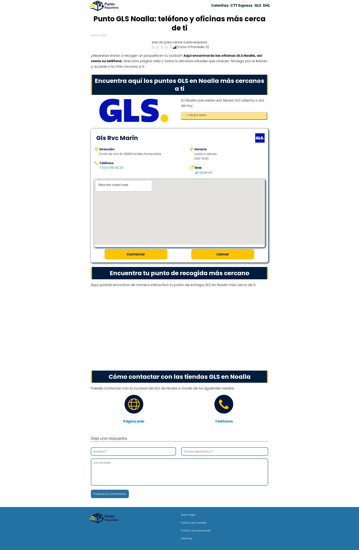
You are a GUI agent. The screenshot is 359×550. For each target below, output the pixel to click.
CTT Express (241, 5)
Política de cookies (193, 523)
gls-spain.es (203, 172)
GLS (257, 5)
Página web (133, 421)
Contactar (136, 254)
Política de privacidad (196, 530)
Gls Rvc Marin (198, 115)
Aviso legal (188, 515)
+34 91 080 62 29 (111, 168)
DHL (266, 5)
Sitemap (186, 538)
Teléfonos (224, 421)
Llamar (223, 254)
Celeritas (219, 5)
